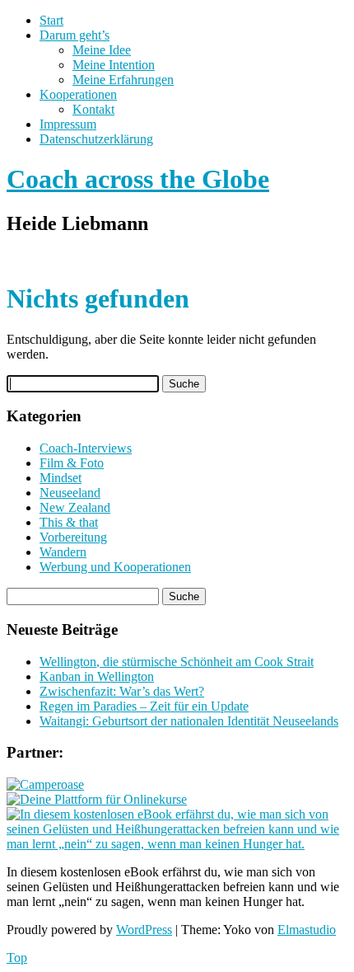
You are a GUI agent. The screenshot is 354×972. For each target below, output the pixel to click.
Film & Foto (72, 463)
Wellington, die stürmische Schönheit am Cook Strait (177, 662)
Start (51, 20)
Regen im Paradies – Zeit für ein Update (144, 706)
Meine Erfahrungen (123, 80)
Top (17, 958)
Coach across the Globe (138, 179)
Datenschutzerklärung (96, 139)
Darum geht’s (74, 35)
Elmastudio (306, 930)
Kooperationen (78, 94)
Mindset (61, 478)
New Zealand (75, 507)
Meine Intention (113, 65)
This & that (69, 522)
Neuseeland (70, 493)
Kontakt (93, 109)
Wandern (63, 552)
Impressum (68, 124)
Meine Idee (101, 50)
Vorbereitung (73, 537)
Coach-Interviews (86, 448)
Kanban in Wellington (97, 676)
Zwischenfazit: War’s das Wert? (122, 691)
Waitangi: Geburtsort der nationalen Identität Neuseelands (189, 721)
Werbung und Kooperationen (115, 567)
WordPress (144, 930)
